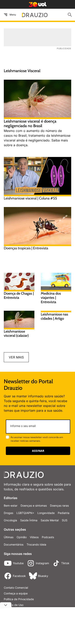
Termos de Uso (13, 605)
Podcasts (48, 537)
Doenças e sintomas (34, 505)
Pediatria (63, 513)
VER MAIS (16, 357)
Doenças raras (59, 505)
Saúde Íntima (28, 520)
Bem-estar (10, 505)
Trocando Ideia (36, 544)
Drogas (8, 513)
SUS (64, 520)
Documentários (13, 544)
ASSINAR (38, 451)
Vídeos (34, 537)
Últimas (8, 537)
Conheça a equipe (16, 593)
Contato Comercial (16, 587)
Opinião (22, 537)
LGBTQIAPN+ (25, 513)
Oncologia (10, 520)
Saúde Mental (50, 520)
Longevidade (46, 513)
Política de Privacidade (19, 599)
